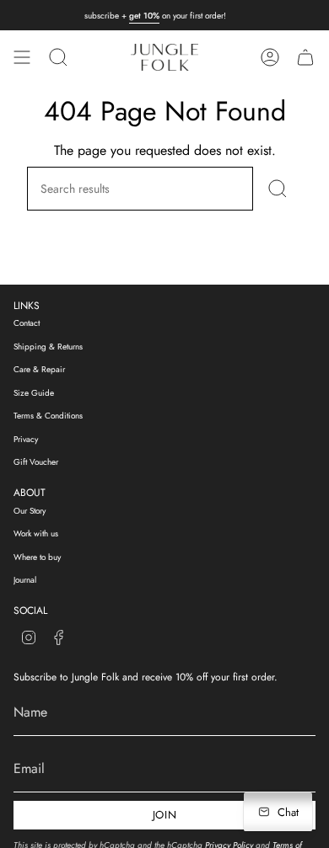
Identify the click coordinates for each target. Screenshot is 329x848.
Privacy (25, 439)
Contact (26, 323)
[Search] (277, 189)
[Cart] (305, 57)
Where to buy (37, 557)
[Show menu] (22, 57)
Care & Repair (39, 369)
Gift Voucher (35, 462)
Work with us (35, 533)
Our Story (29, 510)
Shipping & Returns (48, 346)
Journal (24, 579)
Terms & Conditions (48, 415)
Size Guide (33, 393)
